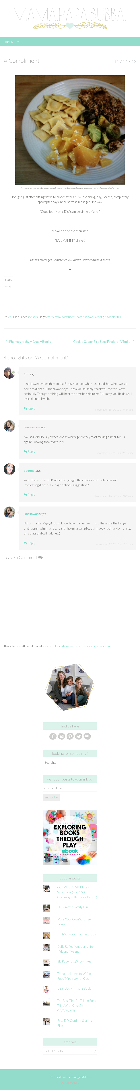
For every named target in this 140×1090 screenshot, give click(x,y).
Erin (26, 374)
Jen (9, 316)
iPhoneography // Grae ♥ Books (29, 342)
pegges (29, 470)
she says (33, 316)
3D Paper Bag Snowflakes (74, 961)
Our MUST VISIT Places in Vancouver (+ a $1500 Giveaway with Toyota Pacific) (77, 892)
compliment (68, 316)
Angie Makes (82, 1077)
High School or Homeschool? (76, 934)
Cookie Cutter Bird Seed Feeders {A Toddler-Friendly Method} (104, 342)
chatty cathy (53, 316)
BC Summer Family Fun (72, 907)
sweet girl (100, 316)
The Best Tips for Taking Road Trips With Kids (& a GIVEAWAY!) (76, 1005)
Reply (31, 408)
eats (79, 316)
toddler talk (114, 316)
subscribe (51, 797)
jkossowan (31, 427)
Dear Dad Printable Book (74, 988)
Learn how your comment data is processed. (84, 646)
